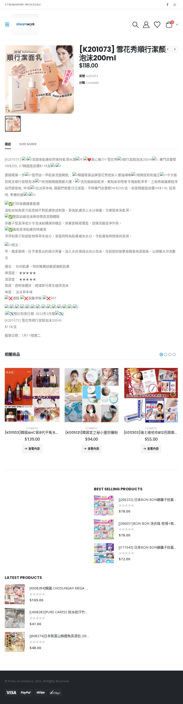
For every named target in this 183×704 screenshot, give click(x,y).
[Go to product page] (32, 395)
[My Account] (146, 24)
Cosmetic (92, 83)
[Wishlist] (157, 24)
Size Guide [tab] (27, 144)
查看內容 (34, 449)
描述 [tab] (8, 144)
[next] (175, 49)
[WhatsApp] (175, 4)
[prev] (167, 49)
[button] (8, 25)
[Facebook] (167, 4)
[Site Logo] (25, 24)
